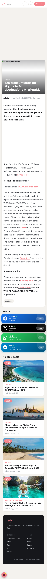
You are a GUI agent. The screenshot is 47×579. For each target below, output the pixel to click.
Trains (29, 542)
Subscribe (40, 4)
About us (30, 548)
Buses (29, 538)
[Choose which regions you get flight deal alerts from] (4, 575)
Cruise (29, 545)
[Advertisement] (23, 33)
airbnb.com (24, 287)
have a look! (23, 174)
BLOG (9, 542)
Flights (10, 548)
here (24, 227)
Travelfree (25, 258)
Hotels (9, 552)
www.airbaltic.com (28, 186)
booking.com (27, 280)
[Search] (30, 4)
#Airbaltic (8, 301)
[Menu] (25, 3)
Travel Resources (13, 538)
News (9, 545)
